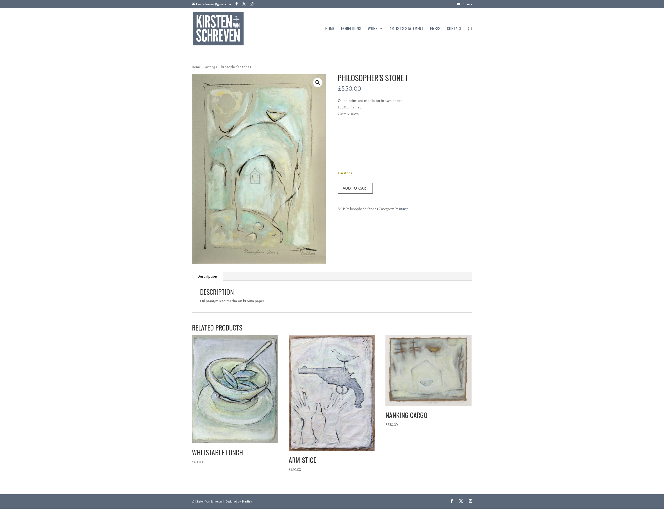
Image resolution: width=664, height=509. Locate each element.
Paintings (210, 67)
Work (373, 29)
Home (329, 29)
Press (435, 29)
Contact (454, 29)
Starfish (246, 501)
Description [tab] (207, 276)
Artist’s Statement (406, 29)
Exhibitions (351, 29)
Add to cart (355, 188)
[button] (317, 82)
